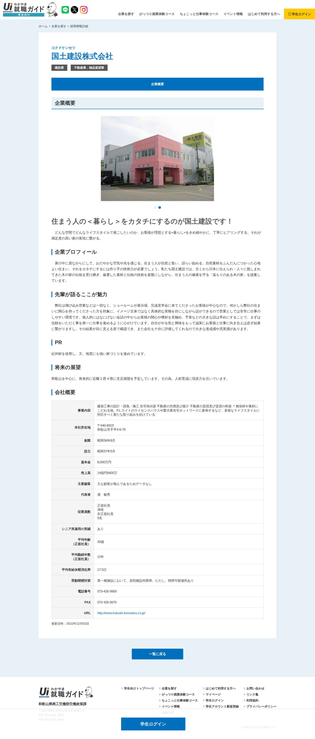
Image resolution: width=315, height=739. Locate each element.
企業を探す (58, 26)
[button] (155, 208)
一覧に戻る (157, 654)
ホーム (43, 26)
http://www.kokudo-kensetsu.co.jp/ (121, 613)
